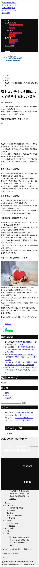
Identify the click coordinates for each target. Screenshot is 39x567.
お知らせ (9, 395)
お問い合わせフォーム (30, 250)
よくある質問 (9, 45)
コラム (7, 50)
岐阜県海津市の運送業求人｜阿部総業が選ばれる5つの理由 (21, 343)
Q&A (7, 393)
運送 (6, 80)
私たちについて (10, 23)
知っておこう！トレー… (24, 415)
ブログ (7, 48)
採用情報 (8, 38)
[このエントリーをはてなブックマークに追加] (6, 329)
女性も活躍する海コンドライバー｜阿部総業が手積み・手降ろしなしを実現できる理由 (21, 357)
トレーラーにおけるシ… (24, 412)
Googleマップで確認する (10, 553)
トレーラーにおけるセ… (24, 420)
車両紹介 (8, 398)
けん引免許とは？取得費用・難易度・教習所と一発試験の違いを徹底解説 (21, 363)
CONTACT (8, 63)
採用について (13, 40)
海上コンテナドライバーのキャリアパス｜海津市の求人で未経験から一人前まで (21, 370)
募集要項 (12, 43)
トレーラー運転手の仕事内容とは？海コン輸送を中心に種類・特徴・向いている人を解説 (21, 349)
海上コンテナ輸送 (15, 33)
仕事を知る (9, 30)
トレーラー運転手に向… (24, 417)
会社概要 (12, 28)
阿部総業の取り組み (16, 25)
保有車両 (12, 35)
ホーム (7, 20)
